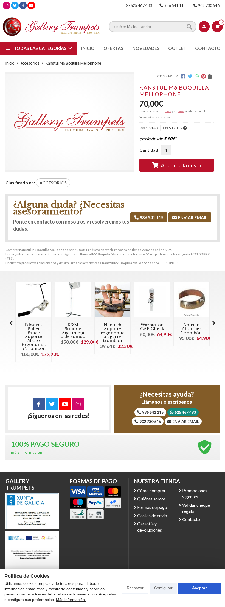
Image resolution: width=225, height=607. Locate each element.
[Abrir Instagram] (6, 5)
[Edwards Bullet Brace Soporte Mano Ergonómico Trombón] (33, 299)
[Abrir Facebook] (23, 5)
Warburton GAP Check (152, 326)
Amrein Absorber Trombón (191, 328)
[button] (214, 323)
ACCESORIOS (200, 254)
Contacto (191, 519)
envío (168, 111)
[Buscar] (189, 26)
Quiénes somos (151, 498)
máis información (26, 452)
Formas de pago (152, 507)
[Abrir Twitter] (15, 5)
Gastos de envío (152, 515)
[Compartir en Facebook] (183, 76)
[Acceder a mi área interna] (204, 26)
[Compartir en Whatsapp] (197, 76)
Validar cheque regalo (196, 508)
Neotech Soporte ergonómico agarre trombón (112, 332)
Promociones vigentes (194, 493)
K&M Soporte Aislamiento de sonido (73, 330)
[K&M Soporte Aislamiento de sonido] (73, 299)
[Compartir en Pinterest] (203, 76)
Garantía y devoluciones (149, 526)
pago (181, 111)
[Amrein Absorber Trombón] (191, 299)
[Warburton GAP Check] (152, 299)
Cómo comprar (151, 490)
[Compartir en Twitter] (189, 76)
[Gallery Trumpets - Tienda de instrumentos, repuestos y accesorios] (51, 26)
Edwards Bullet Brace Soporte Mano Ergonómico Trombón (33, 336)
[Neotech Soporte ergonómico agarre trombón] (112, 299)
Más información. (71, 599)
